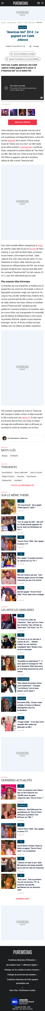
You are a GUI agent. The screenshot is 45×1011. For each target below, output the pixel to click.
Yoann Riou (20, 476)
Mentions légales (30, 965)
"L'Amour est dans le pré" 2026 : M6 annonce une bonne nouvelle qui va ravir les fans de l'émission (30, 865)
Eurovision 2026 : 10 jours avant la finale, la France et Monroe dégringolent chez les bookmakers (29, 706)
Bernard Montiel (7, 472)
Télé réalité (14, 456)
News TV (20, 22)
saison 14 (26, 417)
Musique (5, 456)
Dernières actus (11, 22)
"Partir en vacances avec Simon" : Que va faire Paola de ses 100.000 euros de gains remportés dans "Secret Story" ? (30, 794)
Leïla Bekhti (18, 480)
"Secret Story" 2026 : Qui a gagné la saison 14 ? (30, 542)
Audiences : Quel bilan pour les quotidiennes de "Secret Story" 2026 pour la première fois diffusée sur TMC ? (29, 813)
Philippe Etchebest (8, 476)
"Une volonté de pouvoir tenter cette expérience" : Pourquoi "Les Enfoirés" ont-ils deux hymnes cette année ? (29, 687)
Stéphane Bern (7, 480)
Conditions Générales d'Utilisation (21, 960)
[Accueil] (20, 3)
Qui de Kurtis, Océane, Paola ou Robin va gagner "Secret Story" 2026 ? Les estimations (29, 848)
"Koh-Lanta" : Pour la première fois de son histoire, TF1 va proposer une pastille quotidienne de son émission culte (29, 884)
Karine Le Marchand (21, 472)
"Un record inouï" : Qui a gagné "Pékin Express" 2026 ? (29, 506)
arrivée (33, 249)
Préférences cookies (27, 990)
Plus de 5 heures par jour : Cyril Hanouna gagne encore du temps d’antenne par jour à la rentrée (30, 577)
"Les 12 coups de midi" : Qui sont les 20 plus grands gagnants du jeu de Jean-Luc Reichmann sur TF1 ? (30, 526)
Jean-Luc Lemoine (36, 472)
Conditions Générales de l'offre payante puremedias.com (22, 981)
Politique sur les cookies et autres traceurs (21, 970)
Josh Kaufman (26, 147)
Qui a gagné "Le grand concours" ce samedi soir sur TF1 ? (30, 559)
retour (40, 245)
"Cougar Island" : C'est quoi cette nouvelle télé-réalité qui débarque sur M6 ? (30, 724)
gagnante (11, 140)
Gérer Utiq (13, 990)
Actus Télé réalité (30, 22)
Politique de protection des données (22, 975)
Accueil (3, 22)
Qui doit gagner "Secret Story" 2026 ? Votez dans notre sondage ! (30, 594)
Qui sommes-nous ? (14, 965)
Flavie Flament (31, 476)
